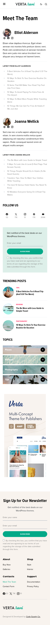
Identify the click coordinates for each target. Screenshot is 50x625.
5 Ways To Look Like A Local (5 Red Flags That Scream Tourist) (27, 165)
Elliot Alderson (26, 33)
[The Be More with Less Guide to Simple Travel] (8, 309)
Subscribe (25, 251)
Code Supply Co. (33, 616)
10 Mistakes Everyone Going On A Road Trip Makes (26, 193)
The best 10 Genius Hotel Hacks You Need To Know (27, 186)
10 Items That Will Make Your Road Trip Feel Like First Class (26, 86)
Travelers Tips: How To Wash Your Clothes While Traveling (25, 179)
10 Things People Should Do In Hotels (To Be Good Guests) (26, 172)
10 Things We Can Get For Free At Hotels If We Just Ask (25, 107)
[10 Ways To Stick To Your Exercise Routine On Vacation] (8, 325)
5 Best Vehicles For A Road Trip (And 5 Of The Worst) (27, 72)
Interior (30, 569)
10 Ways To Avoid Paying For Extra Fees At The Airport (25, 93)
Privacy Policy (33, 586)
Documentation (33, 582)
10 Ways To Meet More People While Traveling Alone (27, 100)
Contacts (8, 576)
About (6, 559)
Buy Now (7, 565)
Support (32, 576)
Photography (21, 321)
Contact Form (8, 586)
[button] (4, 4)
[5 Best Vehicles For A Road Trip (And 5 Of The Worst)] (8, 292)
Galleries (6, 569)
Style (29, 565)
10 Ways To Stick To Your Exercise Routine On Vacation (27, 79)
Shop (30, 559)
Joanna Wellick (26, 121)
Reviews (19, 305)
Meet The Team (9, 582)
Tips (17, 288)
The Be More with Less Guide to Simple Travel (27, 160)
